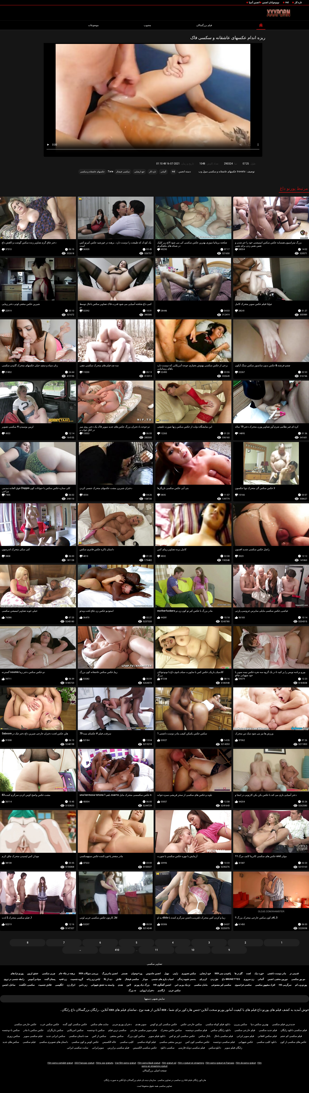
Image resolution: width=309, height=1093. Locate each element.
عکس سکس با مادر (33, 1030)
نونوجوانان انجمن (270, 2)
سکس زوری (13, 1036)
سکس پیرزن (240, 1024)
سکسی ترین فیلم (117, 1030)
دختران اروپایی (147, 990)
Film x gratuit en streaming (191, 1063)
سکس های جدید (11, 1041)
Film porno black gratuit (149, 1063)
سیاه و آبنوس (34, 979)
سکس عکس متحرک (171, 1030)
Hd (287, 2)
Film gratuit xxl (169, 1063)
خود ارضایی (139, 171)
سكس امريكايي (75, 1030)
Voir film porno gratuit (125, 1063)
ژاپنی (175, 973)
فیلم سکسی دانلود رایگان (294, 1030)
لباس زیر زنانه (93, 979)
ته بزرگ (132, 990)
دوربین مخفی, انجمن (278, 979)
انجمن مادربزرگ (110, 973)
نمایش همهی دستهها (154, 998)
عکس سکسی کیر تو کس (182, 1036)
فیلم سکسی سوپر (33, 1036)
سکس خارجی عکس (191, 1024)
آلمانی (163, 171)
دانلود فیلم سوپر (157, 1036)
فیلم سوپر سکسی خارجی (143, 1030)
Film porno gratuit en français (220, 1063)
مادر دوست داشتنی (276, 973)
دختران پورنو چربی (122, 1024)
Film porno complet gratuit (60, 1063)
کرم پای (203, 979)
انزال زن (71, 985)
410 (117, 950)
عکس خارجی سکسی (25, 1024)
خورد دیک (259, 973)
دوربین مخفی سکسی (170, 1041)
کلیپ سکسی (127, 1041)
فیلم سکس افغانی (267, 1036)
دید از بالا (108, 979)
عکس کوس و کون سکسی (85, 1041)
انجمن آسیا (254, 2)
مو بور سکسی (298, 979)
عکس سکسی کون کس (197, 1041)
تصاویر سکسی (154, 963)
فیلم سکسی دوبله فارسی (191, 1047)
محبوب (147, 25)
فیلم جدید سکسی (268, 1030)
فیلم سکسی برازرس (118, 1047)
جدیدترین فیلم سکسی (283, 1024)
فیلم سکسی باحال (223, 1036)
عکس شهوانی (245, 1041)
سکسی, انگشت (27, 985)
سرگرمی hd (285, 985)
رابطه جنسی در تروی (14, 979)
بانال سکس (204, 1036)
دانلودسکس (215, 1047)
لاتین (128, 985)
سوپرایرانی (98, 1047)
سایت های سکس (100, 1024)
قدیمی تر (294, 973)
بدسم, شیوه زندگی (186, 979)
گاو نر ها (238, 973)
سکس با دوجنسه (96, 1030)
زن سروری (249, 979)
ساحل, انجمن (8, 985)
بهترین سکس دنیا (259, 1024)
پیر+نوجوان (136, 973)
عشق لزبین (32, 973)
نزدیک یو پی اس (182, 985)
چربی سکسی (48, 973)
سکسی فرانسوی (243, 985)
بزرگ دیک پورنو (142, 985)
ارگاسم (161, 990)
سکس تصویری (189, 973)
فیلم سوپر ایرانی (245, 1036)
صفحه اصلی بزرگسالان (155, 1070)
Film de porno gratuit (246, 1063)
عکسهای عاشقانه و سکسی (92, 171)
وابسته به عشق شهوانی (102, 985)
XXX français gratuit (84, 1063)
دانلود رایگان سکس (221, 1030)
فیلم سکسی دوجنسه (196, 1030)
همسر (124, 973)
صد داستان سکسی (78, 1036)
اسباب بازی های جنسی (162, 979)
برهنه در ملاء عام (67, 973)
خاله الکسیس (109, 1041)
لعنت (248, 973)
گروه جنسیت (76, 979)
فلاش (118, 979)
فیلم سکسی (29, 1041)
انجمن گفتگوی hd (162, 985)
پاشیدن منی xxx (223, 973)
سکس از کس (99, 1036)
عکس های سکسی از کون (293, 1041)
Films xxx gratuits (104, 1063)
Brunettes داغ (231, 979)
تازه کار (298, 2)
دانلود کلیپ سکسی (267, 1041)
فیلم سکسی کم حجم (291, 1036)
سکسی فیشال (122, 171)
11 (156, 950)
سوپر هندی (140, 1024)
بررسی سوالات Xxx (88, 973)
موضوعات (93, 25)
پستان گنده (50, 979)
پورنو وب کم (301, 985)
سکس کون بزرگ (136, 1036)
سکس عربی (174, 990)
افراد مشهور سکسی (265, 985)
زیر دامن (83, 985)
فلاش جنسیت (45, 985)
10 (192, 950)
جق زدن (214, 979)
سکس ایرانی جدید (55, 1036)
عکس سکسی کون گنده (75, 1024)
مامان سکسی (201, 985)
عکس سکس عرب (49, 1024)
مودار (145, 979)
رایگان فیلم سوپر (233, 1047)
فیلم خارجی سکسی (244, 1030)
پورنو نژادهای (17, 973)
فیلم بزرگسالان (204, 25)
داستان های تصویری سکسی (53, 1041)
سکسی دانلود (167, 1047)
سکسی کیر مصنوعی (221, 985)
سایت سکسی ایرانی (77, 1047)
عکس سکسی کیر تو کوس (163, 1024)
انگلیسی (59, 985)
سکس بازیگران (55, 1030)
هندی (120, 985)
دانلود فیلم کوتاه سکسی (217, 1024)
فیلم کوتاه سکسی (146, 1041)
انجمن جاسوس (153, 973)
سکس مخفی (117, 1036)
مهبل (166, 973)
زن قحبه (63, 979)
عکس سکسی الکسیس (145, 1047)
